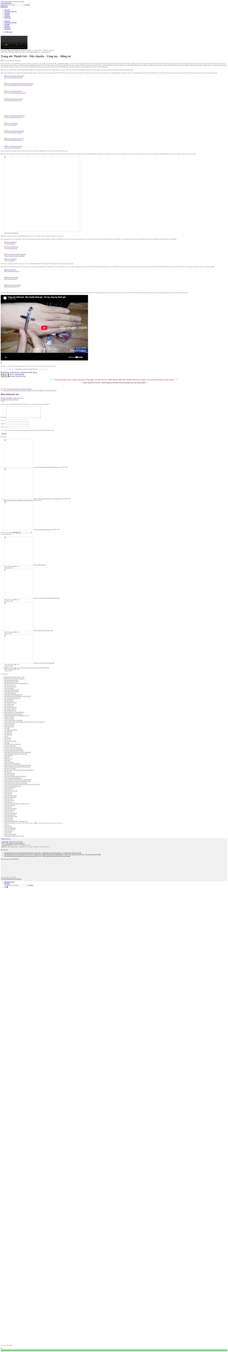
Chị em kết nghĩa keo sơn (11, 690)
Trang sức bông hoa (9, 787)
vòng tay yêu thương (10, 834)
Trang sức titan (8, 818)
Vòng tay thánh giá (9, 243)
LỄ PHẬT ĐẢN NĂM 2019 (12, 744)
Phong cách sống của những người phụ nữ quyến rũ (19, 770)
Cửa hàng (7, 13)
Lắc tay (6, 736)
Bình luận (3, 417)
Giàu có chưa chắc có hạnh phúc (13, 720)
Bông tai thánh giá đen (10, 279)
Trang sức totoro (9, 819)
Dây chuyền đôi (8, 699)
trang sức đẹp (8, 792)
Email (3, 423)
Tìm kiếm (26, 5)
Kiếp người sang (9, 726)
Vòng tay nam (8, 831)
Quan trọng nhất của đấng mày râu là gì (15, 776)
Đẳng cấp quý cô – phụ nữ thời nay (14, 712)
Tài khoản (7, 16)
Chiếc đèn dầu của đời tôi (11, 691)
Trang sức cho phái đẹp (10, 791)
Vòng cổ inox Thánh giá (11, 233)
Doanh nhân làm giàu (10, 710)
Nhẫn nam (7, 760)
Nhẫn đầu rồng (8, 755)
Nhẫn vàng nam (8, 762)
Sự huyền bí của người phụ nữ (12, 778)
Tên (2, 420)
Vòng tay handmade (10, 828)
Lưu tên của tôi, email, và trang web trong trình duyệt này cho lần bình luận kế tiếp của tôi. (28, 430)
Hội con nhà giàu (9, 725)
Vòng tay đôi (8, 826)
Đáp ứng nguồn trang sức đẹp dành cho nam (16, 715)
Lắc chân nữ (7, 733)
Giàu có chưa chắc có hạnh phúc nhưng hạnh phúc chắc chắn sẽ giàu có (24, 722)
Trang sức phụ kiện (9, 810)
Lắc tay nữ (7, 739)
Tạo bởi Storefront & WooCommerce (11, 879)
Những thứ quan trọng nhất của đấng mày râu (17, 767)
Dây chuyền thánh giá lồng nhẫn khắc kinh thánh (18, 85)
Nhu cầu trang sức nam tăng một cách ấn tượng (17, 765)
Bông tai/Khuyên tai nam (11, 682)
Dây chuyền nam (9, 704)
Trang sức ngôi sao (9, 805)
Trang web (4, 427)
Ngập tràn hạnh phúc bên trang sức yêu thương (17, 752)
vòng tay (6, 824)
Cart (6, 887)
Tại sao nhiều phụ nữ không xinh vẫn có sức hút (18, 779)
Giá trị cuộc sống (9, 718)
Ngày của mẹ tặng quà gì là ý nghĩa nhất (15, 754)
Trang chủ (7, 10)
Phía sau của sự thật (9, 768)
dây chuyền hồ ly (9, 701)
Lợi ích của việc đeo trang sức (12, 747)
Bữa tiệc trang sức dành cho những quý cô (16, 683)
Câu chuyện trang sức (10, 11)
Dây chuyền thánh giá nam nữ (12, 100)
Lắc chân (6, 728)
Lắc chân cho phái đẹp (10, 730)
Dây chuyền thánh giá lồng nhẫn (13, 77)
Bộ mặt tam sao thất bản (11, 680)
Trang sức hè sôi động (10, 795)
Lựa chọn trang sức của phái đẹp (13, 749)
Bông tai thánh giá (9, 390)
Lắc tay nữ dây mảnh (10, 741)
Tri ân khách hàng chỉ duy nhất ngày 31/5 (16, 821)
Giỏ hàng (7, 14)
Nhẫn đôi (7, 757)
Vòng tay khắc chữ (9, 829)
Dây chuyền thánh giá (13, 50)
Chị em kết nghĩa (9, 688)
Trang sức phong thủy (10, 808)
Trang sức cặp (8, 789)
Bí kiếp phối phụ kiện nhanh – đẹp (14, 677)
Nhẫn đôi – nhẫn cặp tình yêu (12, 398)
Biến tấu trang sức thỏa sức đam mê (14, 678)
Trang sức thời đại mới (10, 816)
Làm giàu (7, 742)
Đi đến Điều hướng (6, 1)
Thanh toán (7, 18)
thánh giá (30, 390)
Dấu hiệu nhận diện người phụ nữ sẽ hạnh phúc (17, 696)
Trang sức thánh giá (26, 389)
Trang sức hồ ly (8, 799)
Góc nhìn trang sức (9, 723)
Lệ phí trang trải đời (9, 746)
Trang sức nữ (8, 807)
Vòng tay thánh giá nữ (10, 248)
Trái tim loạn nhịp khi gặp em (12, 786)
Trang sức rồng (8, 811)
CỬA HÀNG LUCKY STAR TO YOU (26, 369)
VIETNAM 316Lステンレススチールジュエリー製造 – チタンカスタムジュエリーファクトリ (33, 823)
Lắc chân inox (8, 731)
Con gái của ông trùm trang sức (13, 694)
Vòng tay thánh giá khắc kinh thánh (14, 256)
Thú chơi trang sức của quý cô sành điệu (15, 783)
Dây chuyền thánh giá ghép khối (13, 132)
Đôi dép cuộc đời (9, 717)
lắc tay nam (7, 738)
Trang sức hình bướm (10, 797)
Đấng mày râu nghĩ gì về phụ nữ (13, 714)
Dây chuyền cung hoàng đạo (12, 698)
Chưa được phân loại (10, 693)
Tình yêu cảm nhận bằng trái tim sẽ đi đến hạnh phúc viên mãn (22, 784)
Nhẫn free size (8, 758)
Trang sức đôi (8, 794)
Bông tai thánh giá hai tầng (11, 286)
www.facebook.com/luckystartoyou (15, 843)
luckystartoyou (35, 52)
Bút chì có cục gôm (9, 685)
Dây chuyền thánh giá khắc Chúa (13, 117)
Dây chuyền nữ (8, 706)
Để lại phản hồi (46, 52)
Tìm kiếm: (4, 5)
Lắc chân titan (8, 734)
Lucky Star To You (6, 3)
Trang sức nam (8, 802)
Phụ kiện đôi (7, 771)
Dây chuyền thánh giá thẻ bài (12, 148)
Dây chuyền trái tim (9, 709)
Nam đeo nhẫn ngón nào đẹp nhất (13, 750)
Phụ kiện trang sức (9, 773)
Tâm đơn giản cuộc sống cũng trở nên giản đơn (17, 781)
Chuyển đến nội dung (18, 1)
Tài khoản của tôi (9, 882)
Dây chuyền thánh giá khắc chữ (13, 140)
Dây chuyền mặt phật (10, 702)
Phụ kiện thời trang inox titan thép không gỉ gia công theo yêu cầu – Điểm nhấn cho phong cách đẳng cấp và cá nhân (37, 856)
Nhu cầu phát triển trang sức (12, 763)
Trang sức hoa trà (9, 399)
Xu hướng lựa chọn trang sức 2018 (14, 836)
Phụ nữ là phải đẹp (9, 775)
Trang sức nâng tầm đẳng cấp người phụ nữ (16, 803)
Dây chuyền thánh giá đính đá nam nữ (15, 93)
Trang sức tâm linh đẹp (10, 813)
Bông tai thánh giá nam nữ (11, 271)
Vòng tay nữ (7, 833)
